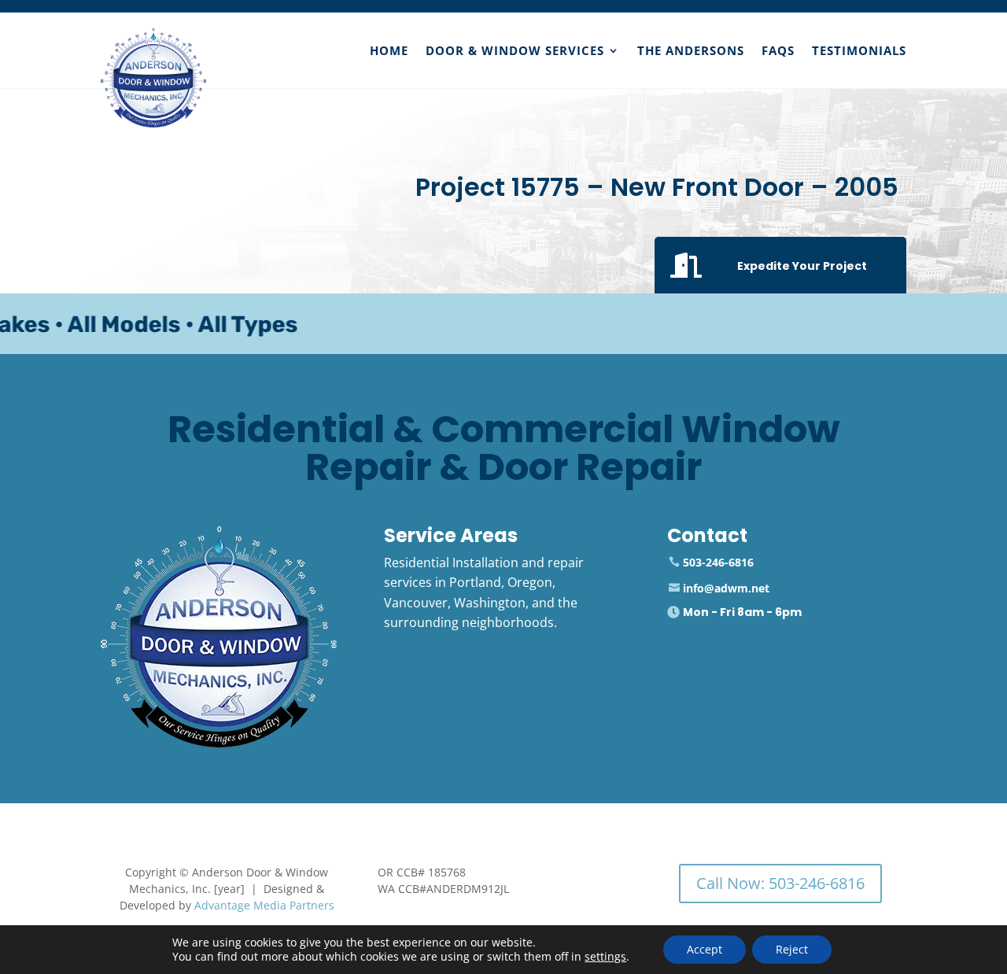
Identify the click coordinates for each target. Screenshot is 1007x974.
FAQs (778, 50)
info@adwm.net (726, 588)
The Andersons (690, 50)
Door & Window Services (515, 50)
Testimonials (859, 50)
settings (605, 957)
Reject (792, 949)
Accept (704, 949)
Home (389, 50)
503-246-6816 (718, 562)
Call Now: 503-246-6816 (780, 883)
